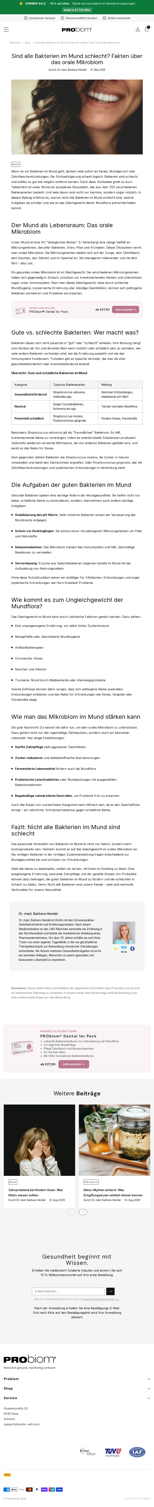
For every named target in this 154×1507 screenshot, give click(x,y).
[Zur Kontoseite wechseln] (138, 29)
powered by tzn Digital (137, 1498)
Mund (15, 164)
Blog (27, 42)
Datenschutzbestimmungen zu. (101, 1299)
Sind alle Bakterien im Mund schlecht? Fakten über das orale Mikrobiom (77, 42)
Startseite (14, 42)
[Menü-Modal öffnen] (6, 29)
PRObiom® (13, 1498)
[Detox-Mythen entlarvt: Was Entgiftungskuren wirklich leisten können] (114, 1140)
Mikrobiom (91, 1182)
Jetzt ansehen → (125, 309)
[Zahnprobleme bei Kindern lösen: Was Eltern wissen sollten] (39, 1140)
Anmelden (110, 1291)
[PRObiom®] (77, 29)
